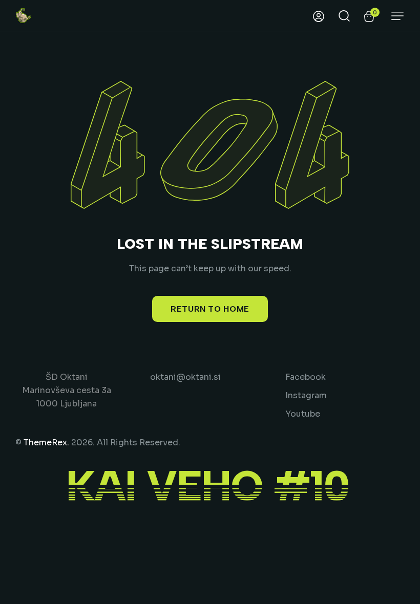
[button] (397, 16)
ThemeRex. (46, 442)
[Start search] (344, 14)
